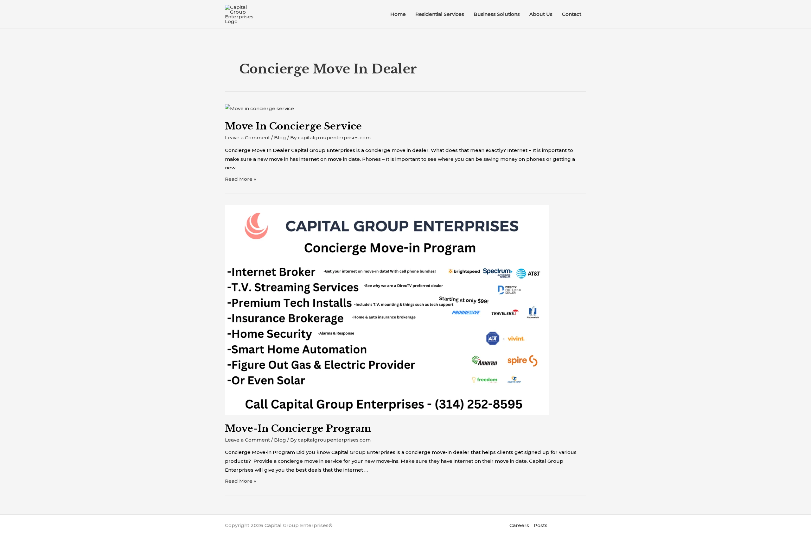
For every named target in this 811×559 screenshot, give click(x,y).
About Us (540, 14)
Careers (519, 525)
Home (398, 14)
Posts (540, 525)
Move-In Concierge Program (298, 428)
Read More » (240, 179)
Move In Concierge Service (293, 126)
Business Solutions (497, 14)
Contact (571, 14)
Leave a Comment (247, 138)
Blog (280, 138)
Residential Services (439, 14)
